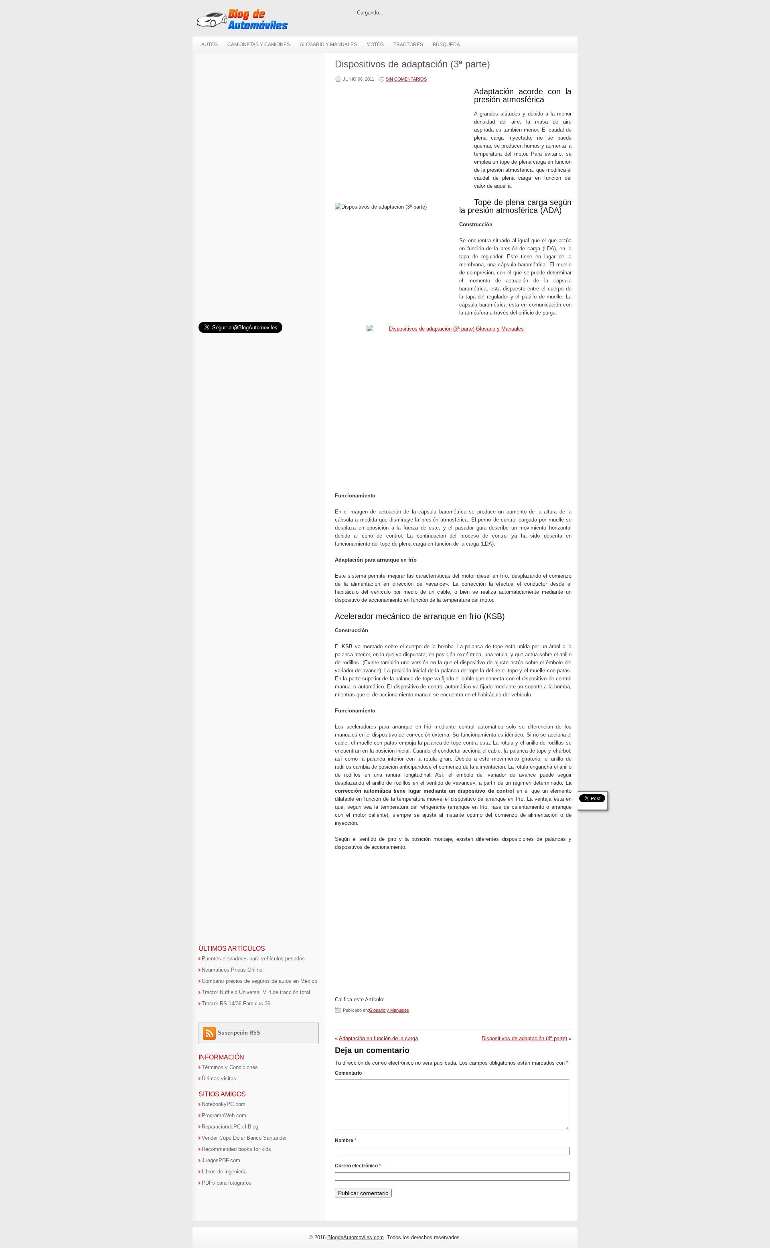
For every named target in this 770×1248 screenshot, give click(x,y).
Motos (375, 44)
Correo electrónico (358, 1166)
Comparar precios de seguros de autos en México (259, 981)
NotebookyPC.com (223, 1104)
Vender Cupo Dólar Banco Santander (244, 1138)
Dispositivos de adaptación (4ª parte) (524, 1038)
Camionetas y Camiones (258, 44)
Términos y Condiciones (230, 1067)
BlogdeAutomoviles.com (355, 1237)
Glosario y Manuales (328, 44)
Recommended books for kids (236, 1149)
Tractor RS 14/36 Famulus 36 (236, 1003)
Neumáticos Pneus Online (232, 970)
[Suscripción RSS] (210, 1033)
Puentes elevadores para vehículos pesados (253, 959)
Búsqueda (446, 44)
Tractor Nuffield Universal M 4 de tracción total (256, 992)
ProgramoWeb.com (224, 1115)
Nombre (346, 1140)
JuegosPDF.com (221, 1160)
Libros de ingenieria (224, 1172)
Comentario (348, 1073)
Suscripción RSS (239, 1033)
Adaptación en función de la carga (378, 1038)
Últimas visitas (219, 1079)
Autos (209, 44)
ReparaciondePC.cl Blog (230, 1127)
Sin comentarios (406, 79)
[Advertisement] (402, 143)
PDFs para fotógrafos (226, 1183)
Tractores (408, 44)
